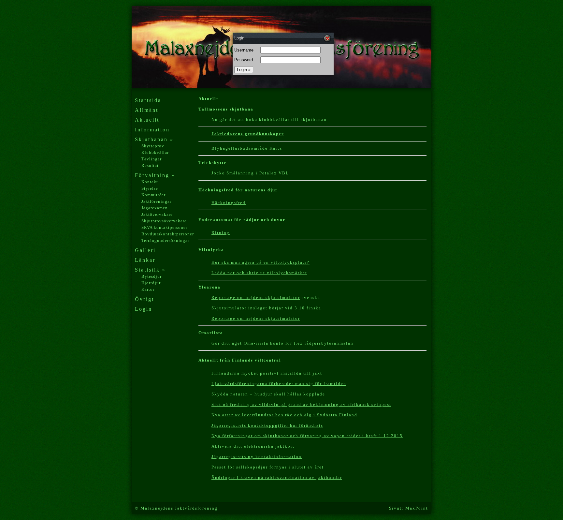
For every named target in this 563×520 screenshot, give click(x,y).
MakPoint (416, 508)
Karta (275, 148)
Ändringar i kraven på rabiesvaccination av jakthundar (276, 477)
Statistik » (150, 270)
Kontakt (149, 181)
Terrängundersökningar (165, 240)
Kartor (147, 289)
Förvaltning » (155, 175)
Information (152, 129)
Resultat (150, 165)
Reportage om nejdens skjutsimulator (255, 318)
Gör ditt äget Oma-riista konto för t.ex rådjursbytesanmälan (282, 343)
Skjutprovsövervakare (164, 220)
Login (143, 309)
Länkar (145, 260)
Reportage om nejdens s (239, 297)
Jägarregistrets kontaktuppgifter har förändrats (267, 425)
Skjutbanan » (154, 139)
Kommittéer (153, 194)
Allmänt (146, 110)
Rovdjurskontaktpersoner (167, 233)
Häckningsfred (228, 202)
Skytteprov (152, 145)
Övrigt (144, 299)
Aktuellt (147, 120)
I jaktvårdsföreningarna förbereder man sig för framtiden (278, 383)
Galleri (145, 250)
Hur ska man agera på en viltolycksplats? (260, 262)
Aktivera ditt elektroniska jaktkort (253, 446)
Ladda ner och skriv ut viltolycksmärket (259, 272)
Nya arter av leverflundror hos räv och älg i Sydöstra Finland (284, 414)
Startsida (148, 100)
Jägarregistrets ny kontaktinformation (256, 456)
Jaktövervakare (157, 214)
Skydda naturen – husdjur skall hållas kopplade (268, 394)
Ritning (220, 232)
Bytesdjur (151, 276)
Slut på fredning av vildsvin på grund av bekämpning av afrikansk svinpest (301, 404)
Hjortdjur (151, 282)
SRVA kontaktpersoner (164, 227)
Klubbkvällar (155, 152)
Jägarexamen (154, 207)
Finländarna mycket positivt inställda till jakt (266, 373)
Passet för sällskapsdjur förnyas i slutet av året (267, 467)
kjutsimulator (284, 297)
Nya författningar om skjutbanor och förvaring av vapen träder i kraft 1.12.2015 (307, 435)
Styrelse (149, 188)
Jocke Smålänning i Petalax (244, 173)
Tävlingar (151, 158)
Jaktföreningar (156, 201)
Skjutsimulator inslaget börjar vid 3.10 (258, 307)
